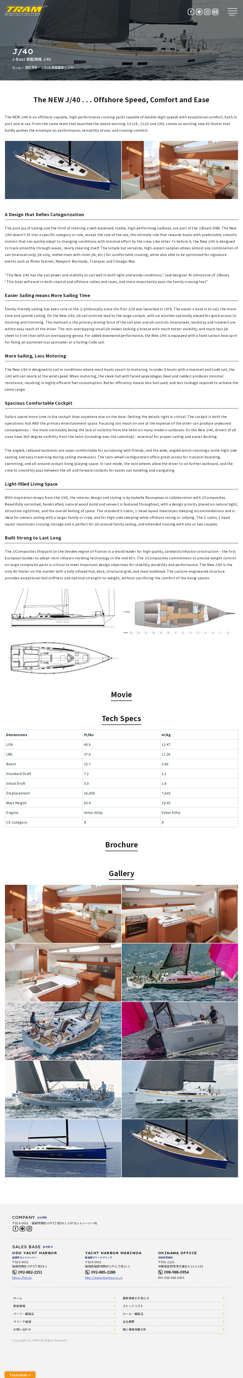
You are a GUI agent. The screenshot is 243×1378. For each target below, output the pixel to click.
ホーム (16, 67)
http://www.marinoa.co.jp (103, 1278)
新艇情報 (31, 67)
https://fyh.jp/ (22, 1278)
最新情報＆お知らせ (136, 1298)
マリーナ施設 (22, 1321)
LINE (22, 1229)
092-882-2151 (30, 1272)
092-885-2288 (103, 1272)
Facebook (16, 1229)
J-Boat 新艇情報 (53, 67)
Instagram (29, 1229)
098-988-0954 (176, 1272)
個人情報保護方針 (134, 1329)
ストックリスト (133, 1306)
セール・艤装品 (133, 1314)
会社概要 (129, 1321)
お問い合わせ (22, 1329)
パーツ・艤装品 (23, 1314)
